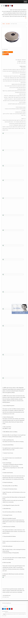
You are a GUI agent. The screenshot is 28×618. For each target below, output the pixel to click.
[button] (20, 308)
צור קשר (3, 615)
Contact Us (5, 606)
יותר (25, 17)
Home (4, 23)
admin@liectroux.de (9, 614)
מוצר (19, 614)
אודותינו (22, 614)
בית (25, 614)
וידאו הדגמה (16, 614)
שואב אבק (8, 23)
